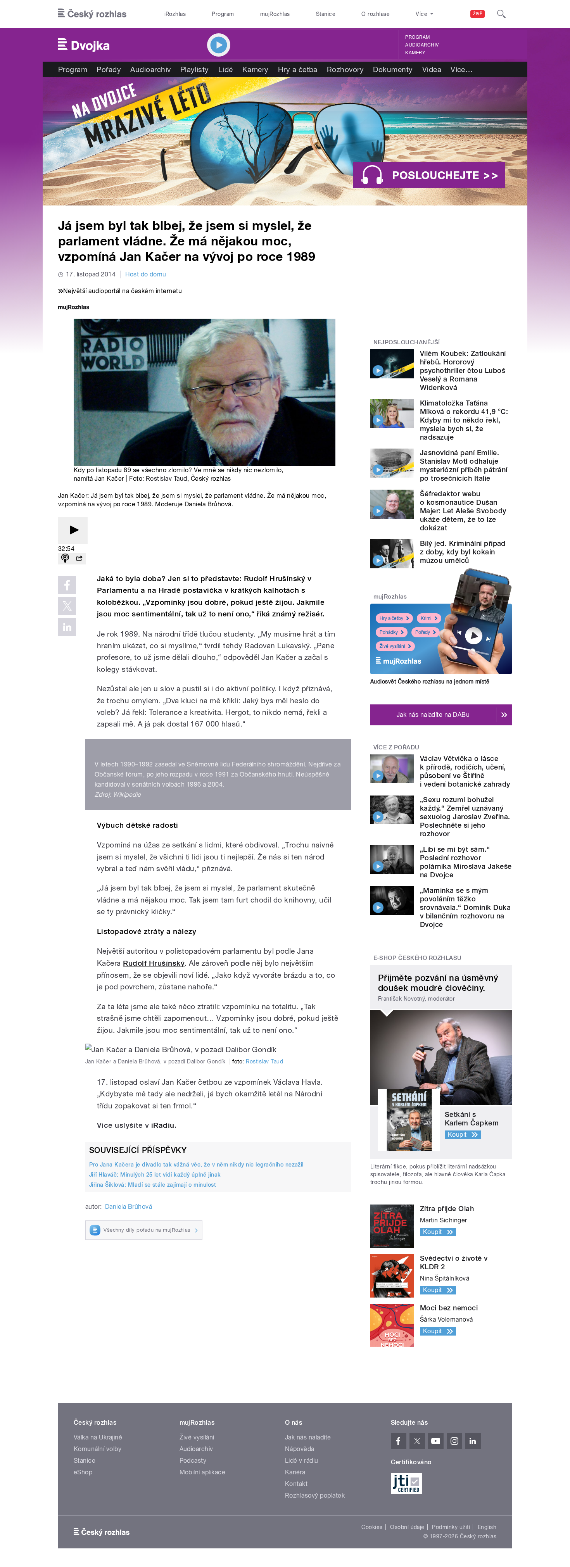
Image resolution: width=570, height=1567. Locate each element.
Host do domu (145, 274)
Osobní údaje (407, 1527)
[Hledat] (501, 14)
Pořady (109, 69)
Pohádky (389, 632)
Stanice (325, 14)
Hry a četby (391, 618)
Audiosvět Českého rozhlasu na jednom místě (429, 681)
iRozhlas (175, 14)
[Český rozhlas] (92, 14)
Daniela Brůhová (128, 1206)
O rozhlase (375, 14)
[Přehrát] (73, 530)
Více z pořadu (396, 747)
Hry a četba (298, 69)
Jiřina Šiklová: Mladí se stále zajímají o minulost (152, 1185)
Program (223, 14)
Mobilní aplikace (203, 1472)
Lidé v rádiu (301, 1460)
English (487, 1527)
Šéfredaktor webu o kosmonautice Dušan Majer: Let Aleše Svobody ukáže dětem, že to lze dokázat (463, 511)
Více (462, 69)
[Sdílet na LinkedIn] (67, 627)
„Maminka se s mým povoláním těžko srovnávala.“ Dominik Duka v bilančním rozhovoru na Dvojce (465, 907)
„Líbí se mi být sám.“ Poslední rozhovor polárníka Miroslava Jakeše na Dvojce (465, 862)
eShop (83, 1472)
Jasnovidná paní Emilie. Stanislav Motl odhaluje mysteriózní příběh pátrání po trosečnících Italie (463, 465)
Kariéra (295, 1472)
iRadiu (162, 1125)
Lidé (225, 69)
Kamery (415, 52)
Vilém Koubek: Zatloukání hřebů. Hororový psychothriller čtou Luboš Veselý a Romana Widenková (463, 370)
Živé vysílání (392, 646)
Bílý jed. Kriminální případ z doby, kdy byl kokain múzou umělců (463, 551)
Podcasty (193, 1460)
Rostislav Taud (166, 478)
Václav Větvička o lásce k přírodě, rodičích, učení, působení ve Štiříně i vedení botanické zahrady (465, 771)
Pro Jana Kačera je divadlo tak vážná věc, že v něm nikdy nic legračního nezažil (196, 1164)
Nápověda (299, 1449)
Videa (431, 69)
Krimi (426, 618)
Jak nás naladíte (308, 1437)
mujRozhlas (275, 14)
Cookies (371, 1527)
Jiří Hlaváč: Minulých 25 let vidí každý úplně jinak (155, 1175)
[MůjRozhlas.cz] (73, 308)
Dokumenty (393, 69)
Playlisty (194, 69)
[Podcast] (65, 558)
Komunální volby (97, 1449)
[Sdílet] (79, 558)
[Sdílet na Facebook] (67, 585)
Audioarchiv (422, 45)
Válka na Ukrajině (98, 1437)
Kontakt (296, 1484)
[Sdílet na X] (67, 606)
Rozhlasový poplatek (315, 1495)
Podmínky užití (451, 1527)
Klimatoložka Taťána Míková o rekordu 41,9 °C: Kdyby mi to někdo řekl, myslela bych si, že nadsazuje (464, 420)
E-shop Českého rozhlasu (417, 957)
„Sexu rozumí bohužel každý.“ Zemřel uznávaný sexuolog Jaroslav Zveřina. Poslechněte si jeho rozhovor (465, 817)
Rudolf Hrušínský (154, 963)
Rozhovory (345, 69)
